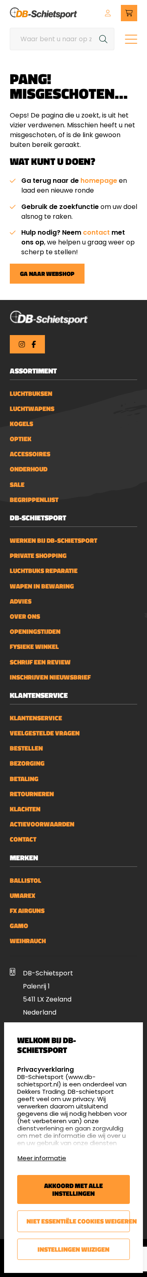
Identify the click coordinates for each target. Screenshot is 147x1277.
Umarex (22, 895)
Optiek (20, 439)
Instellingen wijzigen (73, 1249)
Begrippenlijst (34, 500)
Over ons (25, 616)
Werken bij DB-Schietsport (53, 540)
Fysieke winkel (34, 647)
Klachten (25, 809)
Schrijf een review (40, 662)
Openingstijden (35, 631)
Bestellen (26, 748)
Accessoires (30, 454)
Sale (17, 485)
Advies (20, 601)
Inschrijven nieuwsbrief (50, 677)
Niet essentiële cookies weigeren (78, 1221)
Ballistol (25, 880)
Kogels (21, 424)
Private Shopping (38, 556)
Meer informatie (42, 1158)
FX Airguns (27, 911)
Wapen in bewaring (42, 586)
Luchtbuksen (31, 394)
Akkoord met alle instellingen (73, 1189)
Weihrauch (28, 941)
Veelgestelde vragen (45, 733)
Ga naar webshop (47, 273)
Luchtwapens (32, 409)
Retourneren (32, 794)
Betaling (24, 779)
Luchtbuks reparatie (44, 571)
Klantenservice (36, 718)
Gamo (19, 926)
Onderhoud (28, 469)
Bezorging (27, 763)
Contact (23, 839)
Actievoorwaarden (42, 824)
